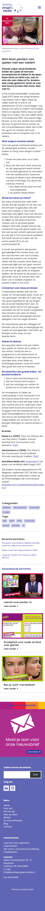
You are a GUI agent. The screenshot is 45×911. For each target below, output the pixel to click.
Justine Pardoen (26, 48)
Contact (8, 826)
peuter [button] (6, 525)
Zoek (35, 774)
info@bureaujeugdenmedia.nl (19, 872)
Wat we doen (11, 814)
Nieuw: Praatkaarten (22, 705)
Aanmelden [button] (33, 752)
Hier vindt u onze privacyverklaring (21, 849)
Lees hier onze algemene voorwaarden (17, 844)
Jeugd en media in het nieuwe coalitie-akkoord (19, 556)
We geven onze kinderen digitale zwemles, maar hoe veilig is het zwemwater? (21, 544)
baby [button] (19, 520)
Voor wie (8, 808)
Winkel (7, 817)
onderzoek (31, 461)
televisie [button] (15, 525)
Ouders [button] (6, 512)
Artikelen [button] (7, 507)
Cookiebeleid (10, 852)
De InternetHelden (13, 820)
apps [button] (11, 520)
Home (7, 805)
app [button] (4, 520)
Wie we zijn (9, 811)
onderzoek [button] (29, 520)
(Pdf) (15, 445)
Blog (6, 823)
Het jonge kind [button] (20, 507)
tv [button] (23, 525)
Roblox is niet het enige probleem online (20, 550)
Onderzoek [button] (34, 507)
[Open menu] (39, 7)
